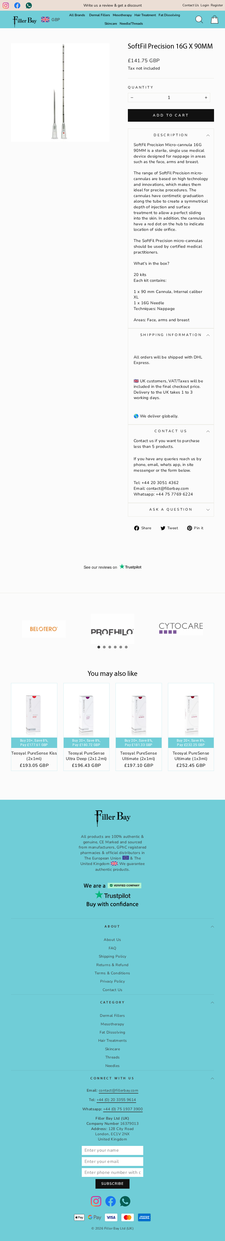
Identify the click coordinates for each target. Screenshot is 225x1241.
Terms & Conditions (112, 973)
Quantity (141, 87)
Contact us (170, 431)
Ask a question (171, 509)
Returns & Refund (112, 964)
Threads (112, 1057)
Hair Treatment (145, 15)
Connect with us (112, 1078)
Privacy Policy (112, 981)
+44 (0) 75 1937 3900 (123, 1109)
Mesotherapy (122, 15)
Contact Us (190, 5)
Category (112, 1002)
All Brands (77, 15)
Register (217, 5)
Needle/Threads (131, 23)
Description (171, 135)
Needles (112, 1065)
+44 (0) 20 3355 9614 (116, 1099)
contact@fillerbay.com (168, 488)
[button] (99, 647)
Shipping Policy (112, 956)
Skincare (111, 23)
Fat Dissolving (169, 15)
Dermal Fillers (99, 15)
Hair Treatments (112, 1040)
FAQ (112, 948)
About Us (112, 939)
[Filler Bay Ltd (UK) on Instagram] (5, 5)
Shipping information (171, 334)
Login (205, 5)
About (112, 926)
